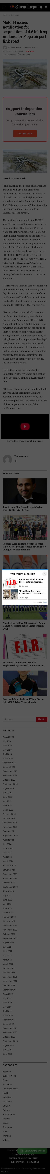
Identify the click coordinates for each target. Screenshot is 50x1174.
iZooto (45, 602)
